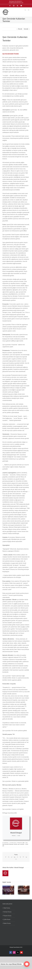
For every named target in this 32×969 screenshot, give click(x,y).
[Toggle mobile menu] (29, 10)
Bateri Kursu (7, 923)
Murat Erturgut (16, 833)
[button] (3, 890)
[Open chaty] (27, 964)
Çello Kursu (6, 919)
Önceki (20, 29)
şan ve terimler (21, 844)
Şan (23, 842)
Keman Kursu (7, 912)
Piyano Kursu (7, 915)
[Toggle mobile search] (25, 10)
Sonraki (26, 29)
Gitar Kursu (6, 908)
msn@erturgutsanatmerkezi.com (16, 2)
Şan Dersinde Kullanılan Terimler (9, 844)
